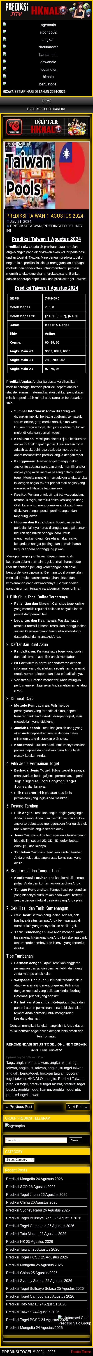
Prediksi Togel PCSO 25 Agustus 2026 (37, 1257)
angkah (12, 1073)
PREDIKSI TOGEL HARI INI (46, 109)
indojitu (50, 1079)
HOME (46, 101)
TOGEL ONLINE (57, 1044)
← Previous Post (18, 1107)
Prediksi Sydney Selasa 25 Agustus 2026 (39, 1281)
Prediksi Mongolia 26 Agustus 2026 (34, 1179)
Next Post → (78, 1107)
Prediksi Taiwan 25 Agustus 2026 (32, 1249)
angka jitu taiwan (32, 1068)
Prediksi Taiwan (71, 1079)
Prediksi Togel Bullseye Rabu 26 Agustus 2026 (43, 1218)
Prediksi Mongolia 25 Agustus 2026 (34, 1265)
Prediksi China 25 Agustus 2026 (32, 1273)
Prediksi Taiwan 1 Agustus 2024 (46, 288)
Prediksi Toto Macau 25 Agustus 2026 (36, 1234)
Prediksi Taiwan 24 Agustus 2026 (32, 1312)
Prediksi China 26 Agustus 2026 (32, 1202)
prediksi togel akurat (46, 1084)
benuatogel (29, 1073)
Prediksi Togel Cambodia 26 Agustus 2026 (40, 1226)
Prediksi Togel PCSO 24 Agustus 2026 (37, 1320)
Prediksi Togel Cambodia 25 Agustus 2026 (40, 1296)
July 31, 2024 (20, 221)
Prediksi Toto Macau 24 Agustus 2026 (36, 1304)
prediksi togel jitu (66, 1089)
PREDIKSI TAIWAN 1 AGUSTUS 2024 (45, 216)
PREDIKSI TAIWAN (26, 226)
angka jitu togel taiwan (66, 1068)
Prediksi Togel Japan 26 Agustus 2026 (36, 1195)
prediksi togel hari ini (34, 1089)
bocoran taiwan (52, 1073)
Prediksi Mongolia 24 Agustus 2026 (34, 1328)
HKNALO (35, 1079)
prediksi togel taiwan (22, 1095)
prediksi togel (17, 1084)
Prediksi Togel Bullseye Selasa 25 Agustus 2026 (45, 1288)
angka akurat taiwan (32, 1063)
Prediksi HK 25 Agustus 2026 (29, 1241)
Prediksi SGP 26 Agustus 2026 (31, 1187)
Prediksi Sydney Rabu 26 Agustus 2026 (38, 1210)
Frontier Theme (81, 1352)
